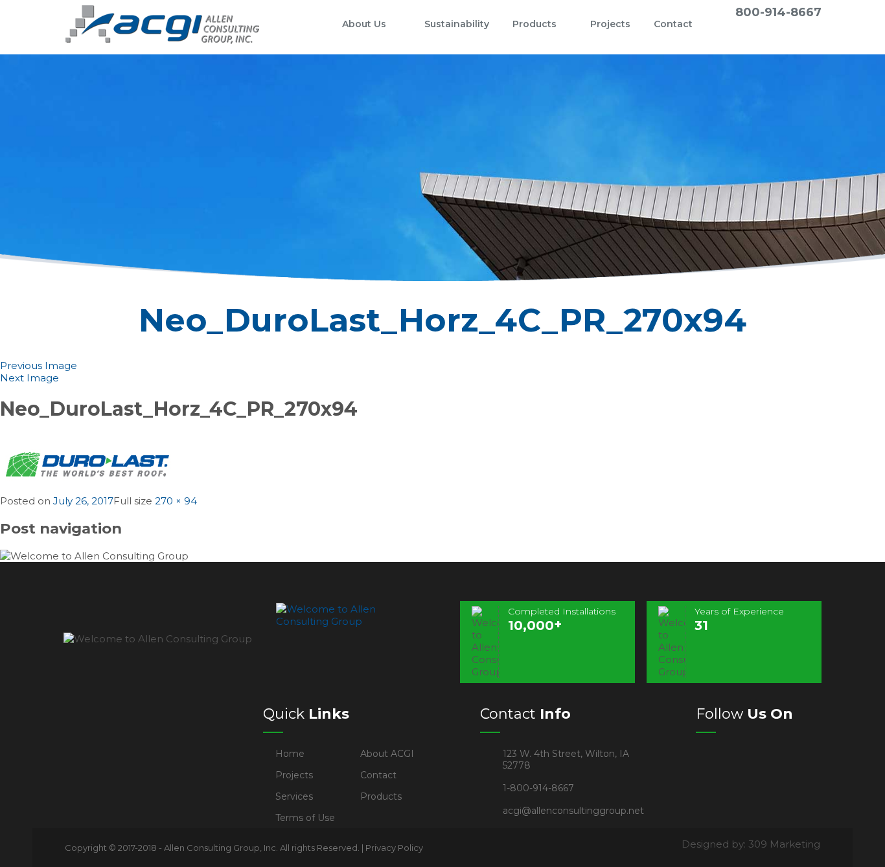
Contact (673, 24)
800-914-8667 (778, 12)
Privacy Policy (394, 847)
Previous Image (38, 365)
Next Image (29, 378)
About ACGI (387, 754)
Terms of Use (305, 818)
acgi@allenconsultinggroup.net (573, 810)
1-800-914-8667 (538, 788)
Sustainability (456, 24)
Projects (610, 24)
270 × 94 (176, 501)
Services (294, 796)
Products (534, 24)
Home (309, 24)
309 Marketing (784, 844)
